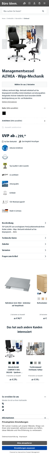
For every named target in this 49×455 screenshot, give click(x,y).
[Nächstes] (44, 44)
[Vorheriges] (4, 44)
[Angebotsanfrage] (39, 3)
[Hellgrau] (35, 362)
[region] (24, 44)
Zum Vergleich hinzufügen (30, 141)
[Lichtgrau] (38, 298)
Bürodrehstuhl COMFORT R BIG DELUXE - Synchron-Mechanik (13, 370)
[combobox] (20, 11)
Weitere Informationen (9, 102)
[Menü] (44, 3)
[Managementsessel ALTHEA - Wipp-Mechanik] (24, 44)
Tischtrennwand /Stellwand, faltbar (35, 368)
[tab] (24, 227)
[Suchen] (43, 11)
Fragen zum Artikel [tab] (10, 256)
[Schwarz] (13, 362)
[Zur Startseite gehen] (9, 3)
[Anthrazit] (9, 362)
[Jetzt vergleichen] (24, 3)
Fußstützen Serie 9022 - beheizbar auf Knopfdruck (17, 304)
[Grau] (39, 362)
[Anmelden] (34, 3)
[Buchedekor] (42, 298)
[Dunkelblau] (17, 362)
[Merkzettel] (29, 3)
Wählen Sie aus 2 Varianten (25, 84)
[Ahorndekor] (46, 298)
